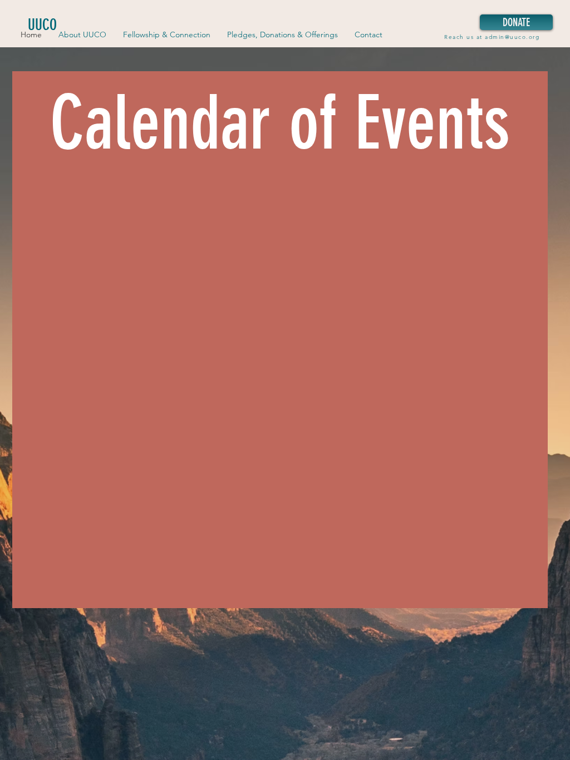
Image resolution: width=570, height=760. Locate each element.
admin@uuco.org (512, 37)
